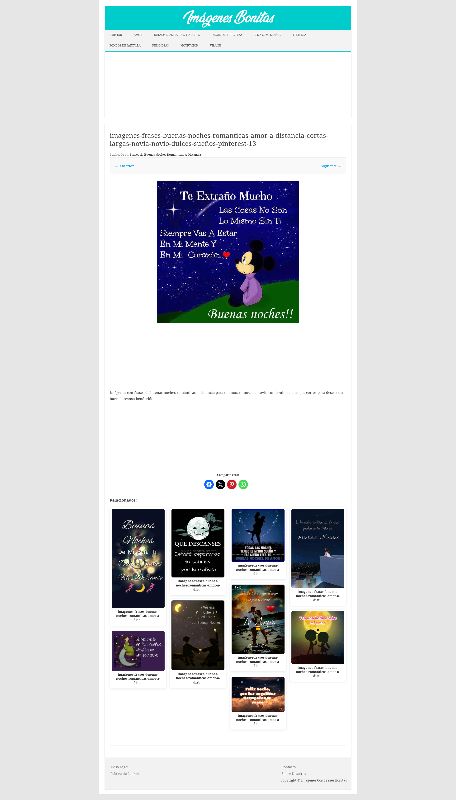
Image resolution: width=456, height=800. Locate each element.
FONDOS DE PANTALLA (125, 45)
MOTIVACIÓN (189, 45)
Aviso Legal (119, 767)
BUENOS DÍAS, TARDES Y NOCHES (177, 35)
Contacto (289, 767)
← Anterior (124, 165)
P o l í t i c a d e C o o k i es (124, 773)
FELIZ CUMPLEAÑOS (267, 35)
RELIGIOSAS (160, 45)
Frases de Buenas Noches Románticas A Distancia (165, 154)
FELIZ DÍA (299, 35)
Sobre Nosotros (294, 773)
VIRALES (216, 45)
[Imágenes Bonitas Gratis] (228, 28)
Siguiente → (331, 165)
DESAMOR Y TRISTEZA (227, 35)
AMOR (138, 35)
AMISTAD (115, 35)
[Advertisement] (228, 85)
